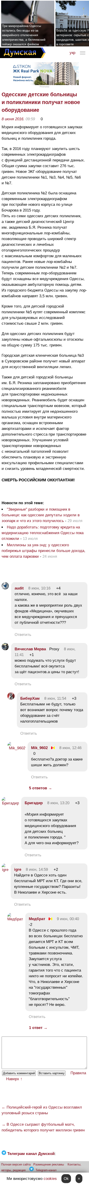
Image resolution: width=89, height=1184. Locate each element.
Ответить (23, 634)
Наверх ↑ (14, 1079)
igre (17, 869)
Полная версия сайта (16, 1164)
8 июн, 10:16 (39, 588)
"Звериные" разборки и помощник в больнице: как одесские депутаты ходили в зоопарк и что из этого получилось (41, 515)
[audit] (5, 588)
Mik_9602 (39, 748)
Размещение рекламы (48, 1164)
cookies (50, 1178)
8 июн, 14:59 (37, 869)
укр (72, 53)
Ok (66, 1178)
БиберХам (30, 698)
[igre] (5, 870)
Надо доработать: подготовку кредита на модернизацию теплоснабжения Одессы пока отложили (43, 533)
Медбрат (37, 919)
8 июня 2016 (12, 119)
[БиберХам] (11, 698)
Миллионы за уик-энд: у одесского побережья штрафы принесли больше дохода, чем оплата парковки (43, 551)
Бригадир (34, 803)
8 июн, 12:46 (70, 748)
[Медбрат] (15, 919)
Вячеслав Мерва (30, 649)
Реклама (44, 86)
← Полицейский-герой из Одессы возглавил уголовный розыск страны (42, 1110)
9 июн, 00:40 (68, 919)
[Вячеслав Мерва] (5, 649)
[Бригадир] (10, 803)
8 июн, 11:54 (55, 698)
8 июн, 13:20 (58, 803)
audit (19, 588)
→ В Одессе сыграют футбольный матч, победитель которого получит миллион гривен (43, 1127)
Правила (78, 1073)
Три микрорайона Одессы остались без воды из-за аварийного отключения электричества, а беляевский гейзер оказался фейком (23, 35)
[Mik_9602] (16, 748)
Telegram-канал (46, 1170)
